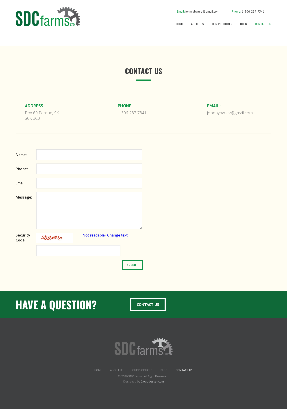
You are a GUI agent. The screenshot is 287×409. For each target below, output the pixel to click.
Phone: (22, 168)
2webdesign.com (152, 381)
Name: (21, 154)
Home (179, 23)
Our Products (222, 23)
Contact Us (263, 23)
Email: (20, 183)
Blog (243, 23)
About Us (197, 23)
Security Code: (23, 238)
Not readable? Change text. (105, 235)
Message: (24, 197)
